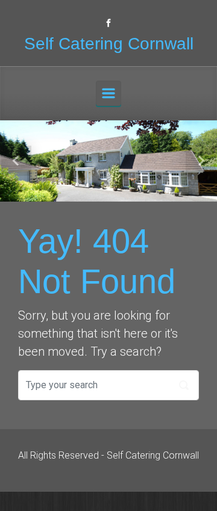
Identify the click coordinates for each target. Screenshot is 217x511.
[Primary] (108, 93)
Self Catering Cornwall (108, 43)
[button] (16, 161)
